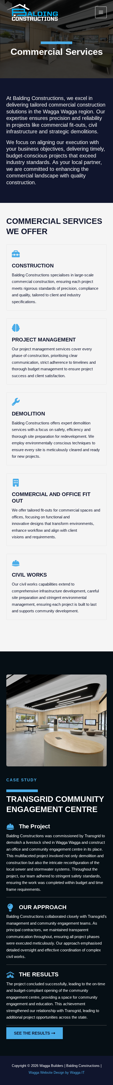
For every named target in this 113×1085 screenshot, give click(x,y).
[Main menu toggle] (101, 12)
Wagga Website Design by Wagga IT (57, 1073)
